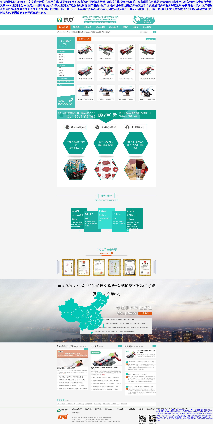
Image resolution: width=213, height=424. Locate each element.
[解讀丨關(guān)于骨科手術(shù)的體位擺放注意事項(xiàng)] (106, 365)
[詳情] (64, 373)
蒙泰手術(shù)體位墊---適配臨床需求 (137, 374)
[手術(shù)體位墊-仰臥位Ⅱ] (106, 56)
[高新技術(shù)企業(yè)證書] (114, 275)
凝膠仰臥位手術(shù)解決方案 (85, 99)
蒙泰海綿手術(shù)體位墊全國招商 (66, 368)
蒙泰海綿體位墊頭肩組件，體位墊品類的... (104, 383)
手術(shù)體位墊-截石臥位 (106, 78)
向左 (59, 267)
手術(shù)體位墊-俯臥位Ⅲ (85, 78)
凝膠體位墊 (62, 65)
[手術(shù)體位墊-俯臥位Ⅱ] (147, 56)
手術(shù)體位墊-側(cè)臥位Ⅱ (147, 78)
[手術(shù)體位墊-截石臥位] (106, 76)
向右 (154, 267)
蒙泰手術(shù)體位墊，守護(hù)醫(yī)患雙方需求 (140, 386)
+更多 (86, 349)
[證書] (145, 275)
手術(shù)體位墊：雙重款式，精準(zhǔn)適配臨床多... (106, 377)
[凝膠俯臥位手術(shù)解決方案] (106, 97)
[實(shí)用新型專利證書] (99, 275)
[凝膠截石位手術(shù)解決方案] (147, 97)
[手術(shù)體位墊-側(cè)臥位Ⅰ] (126, 76)
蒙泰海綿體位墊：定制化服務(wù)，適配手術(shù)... (72, 380)
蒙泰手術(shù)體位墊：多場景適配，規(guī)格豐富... (72, 385)
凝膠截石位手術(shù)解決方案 (147, 99)
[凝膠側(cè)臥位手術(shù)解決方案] (126, 97)
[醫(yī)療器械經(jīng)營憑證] (129, 275)
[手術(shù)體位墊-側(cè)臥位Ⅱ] (147, 76)
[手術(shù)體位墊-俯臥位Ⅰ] (126, 56)
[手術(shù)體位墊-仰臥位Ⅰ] (85, 56)
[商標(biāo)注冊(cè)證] (83, 275)
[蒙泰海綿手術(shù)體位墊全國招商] (72, 366)
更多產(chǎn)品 (150, 39)
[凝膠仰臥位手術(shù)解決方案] (85, 97)
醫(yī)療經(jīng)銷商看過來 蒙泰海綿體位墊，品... (71, 377)
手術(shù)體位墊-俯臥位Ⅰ (126, 58)
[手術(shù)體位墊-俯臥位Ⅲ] (85, 76)
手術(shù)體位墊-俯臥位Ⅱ (147, 58)
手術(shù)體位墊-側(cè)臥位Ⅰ (127, 78)
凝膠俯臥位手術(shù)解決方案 (106, 99)
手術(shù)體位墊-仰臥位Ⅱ (106, 58)
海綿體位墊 (62, 51)
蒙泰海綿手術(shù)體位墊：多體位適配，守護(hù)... (106, 389)
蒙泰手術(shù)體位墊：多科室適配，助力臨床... (71, 382)
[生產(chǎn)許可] (68, 275)
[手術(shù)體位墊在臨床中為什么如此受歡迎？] (131, 357)
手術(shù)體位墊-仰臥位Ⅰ (85, 58)
